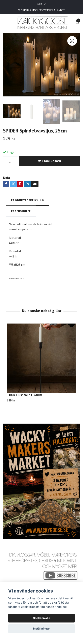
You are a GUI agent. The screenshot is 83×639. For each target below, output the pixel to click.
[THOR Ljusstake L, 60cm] (41, 360)
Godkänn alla (41, 618)
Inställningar (41, 628)
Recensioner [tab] (21, 213)
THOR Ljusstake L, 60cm (24, 397)
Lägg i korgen (51, 163)
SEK (40, 4)
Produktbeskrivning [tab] (27, 202)
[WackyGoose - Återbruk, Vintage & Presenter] (42, 24)
